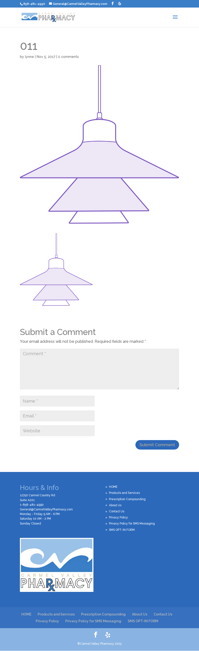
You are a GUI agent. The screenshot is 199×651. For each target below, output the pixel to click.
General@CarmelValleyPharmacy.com (46, 509)
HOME (113, 486)
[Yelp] (119, 3)
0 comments (68, 57)
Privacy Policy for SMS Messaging (132, 523)
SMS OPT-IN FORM (122, 530)
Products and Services (124, 493)
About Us (115, 505)
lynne (29, 57)
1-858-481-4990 (32, 504)
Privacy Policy (118, 517)
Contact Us (116, 511)
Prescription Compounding (127, 499)
